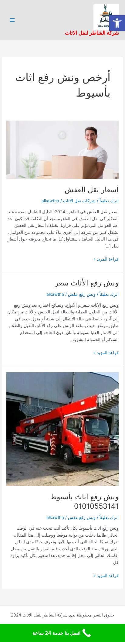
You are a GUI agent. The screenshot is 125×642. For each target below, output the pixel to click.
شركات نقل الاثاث (79, 200)
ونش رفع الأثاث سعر (87, 282)
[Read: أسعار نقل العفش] (62, 149)
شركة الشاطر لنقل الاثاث (92, 32)
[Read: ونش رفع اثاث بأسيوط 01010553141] (62, 428)
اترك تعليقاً (109, 200)
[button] (117, 23)
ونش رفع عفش (82, 294)
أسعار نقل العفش (92, 189)
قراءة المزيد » (106, 258)
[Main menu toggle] (12, 20)
